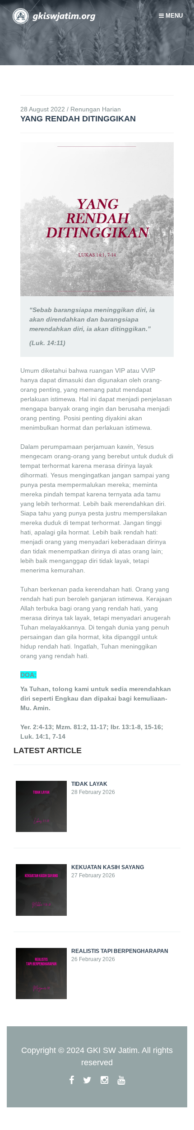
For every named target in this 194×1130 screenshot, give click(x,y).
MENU (173, 15)
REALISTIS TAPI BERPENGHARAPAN (119, 951)
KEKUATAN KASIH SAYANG (107, 867)
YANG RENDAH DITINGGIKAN (78, 118)
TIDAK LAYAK (89, 784)
